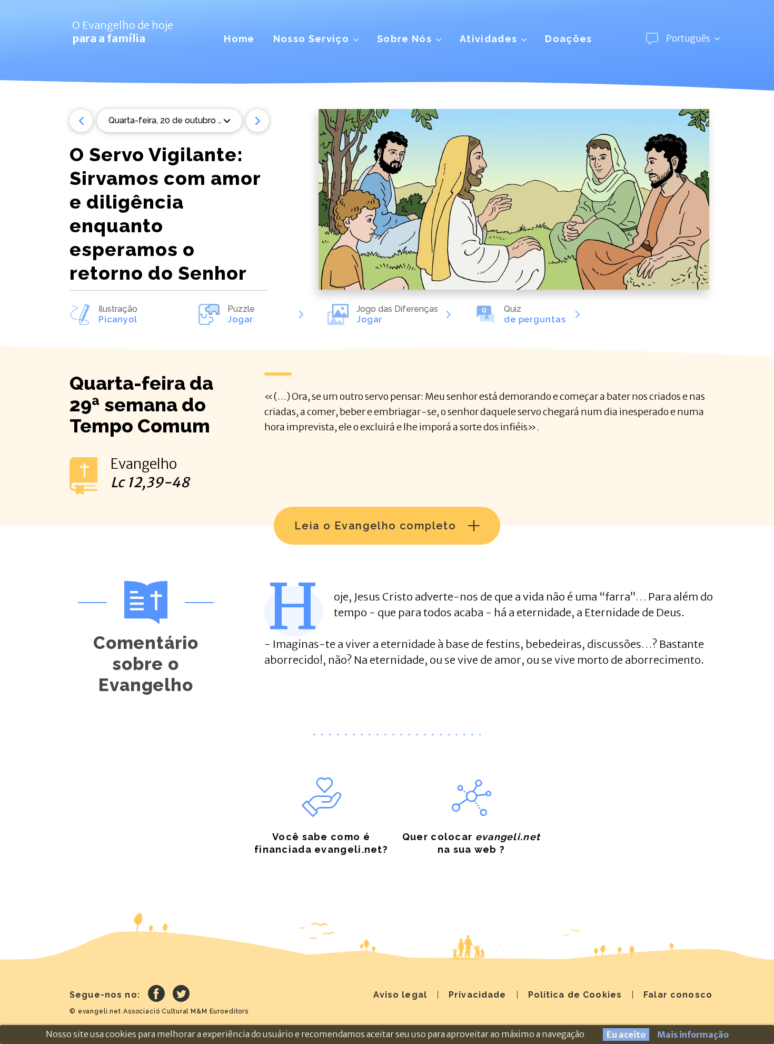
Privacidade (478, 995)
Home (239, 38)
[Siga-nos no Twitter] (181, 995)
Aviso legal (400, 995)
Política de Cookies (575, 995)
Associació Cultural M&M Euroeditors (186, 1011)
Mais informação (693, 1034)
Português (688, 38)
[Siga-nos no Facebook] (156, 995)
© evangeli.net (95, 1011)
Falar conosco (677, 995)
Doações (568, 38)
